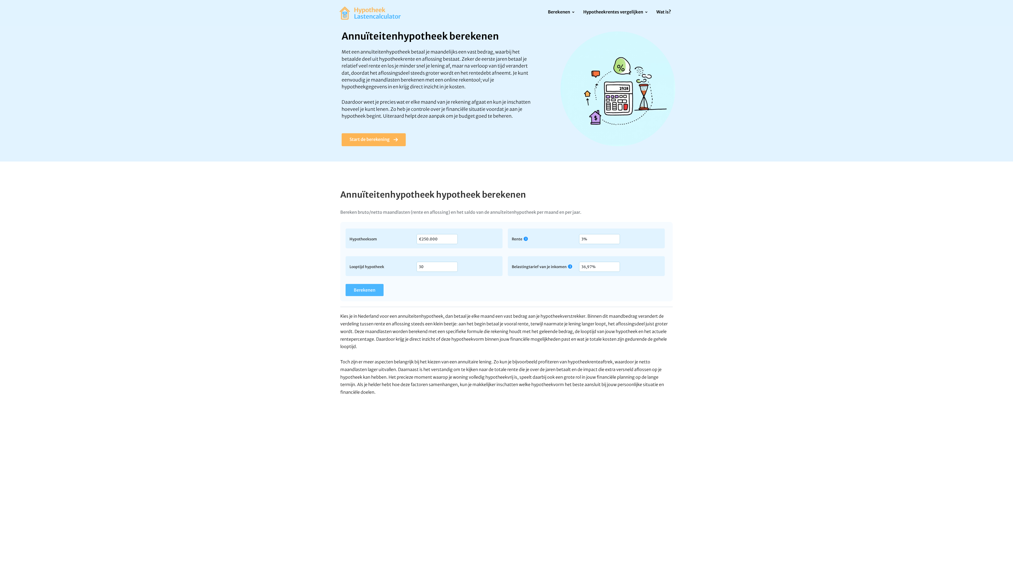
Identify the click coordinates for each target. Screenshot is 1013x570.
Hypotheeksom (363, 239)
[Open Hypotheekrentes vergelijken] (646, 12)
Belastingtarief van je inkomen (539, 266)
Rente (517, 239)
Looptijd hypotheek (367, 266)
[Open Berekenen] (573, 12)
